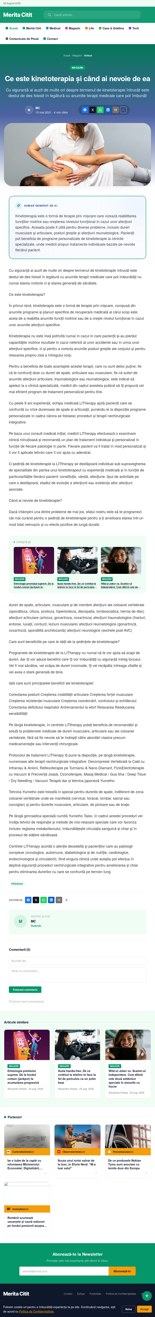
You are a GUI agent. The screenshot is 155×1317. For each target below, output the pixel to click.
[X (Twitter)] (92, 110)
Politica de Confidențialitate (36, 1311)
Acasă (13, 28)
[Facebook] (85, 110)
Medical (55, 28)
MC (38, 108)
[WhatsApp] (100, 110)
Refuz (128, 1309)
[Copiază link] (123, 110)
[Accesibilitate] (147, 1296)
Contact (52, 39)
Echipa (81, 1293)
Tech (135, 28)
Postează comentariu (25, 989)
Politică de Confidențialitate (121, 1293)
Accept (144, 1309)
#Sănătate (17, 883)
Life (91, 28)
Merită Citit (33, 28)
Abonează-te (122, 1271)
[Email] (115, 110)
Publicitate (95, 1293)
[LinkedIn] (108, 110)
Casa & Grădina (113, 28)
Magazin (74, 28)
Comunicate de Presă (24, 39)
